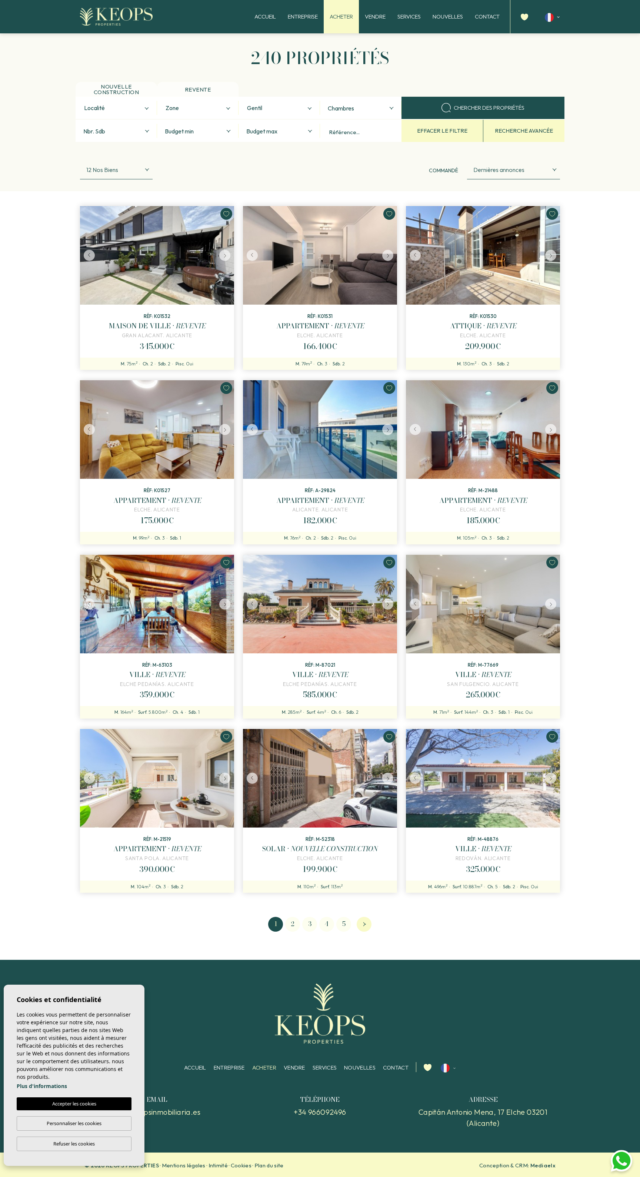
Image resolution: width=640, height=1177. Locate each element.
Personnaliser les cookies (74, 1123)
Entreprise (303, 16)
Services (409, 16)
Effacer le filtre (442, 130)
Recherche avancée (524, 130)
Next (226, 255)
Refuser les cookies (74, 1143)
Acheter (341, 16)
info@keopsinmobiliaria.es (157, 1112)
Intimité (218, 1165)
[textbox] (118, 108)
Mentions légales (184, 1165)
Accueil (265, 16)
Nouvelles (448, 16)
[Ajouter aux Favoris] (226, 214)
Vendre (375, 16)
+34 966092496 (320, 1112)
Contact (487, 16)
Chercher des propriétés (489, 107)
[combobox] (116, 108)
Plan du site (269, 1165)
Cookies (241, 1165)
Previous (87, 255)
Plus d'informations (42, 1086)
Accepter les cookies (74, 1103)
